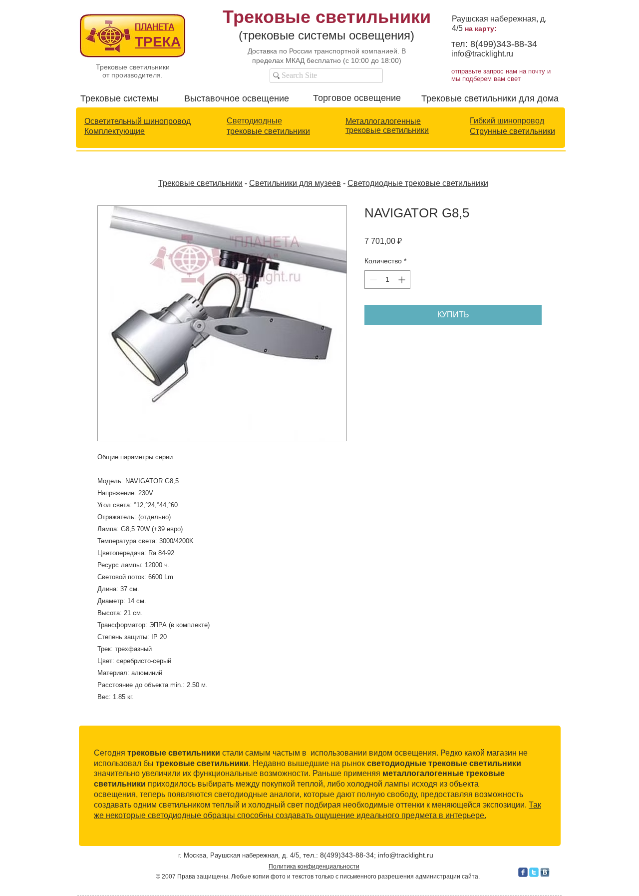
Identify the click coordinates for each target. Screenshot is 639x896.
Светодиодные (254, 120)
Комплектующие (114, 131)
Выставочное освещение (236, 98)
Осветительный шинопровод (137, 121)
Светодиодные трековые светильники (417, 183)
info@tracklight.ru (482, 53)
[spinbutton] (387, 279)
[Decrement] (372, 279)
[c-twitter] (534, 872)
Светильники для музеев (295, 183)
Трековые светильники (200, 183)
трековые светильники (268, 131)
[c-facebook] (523, 872)
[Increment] (402, 279)
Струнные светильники (512, 131)
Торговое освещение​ (357, 98)
